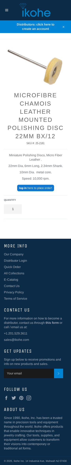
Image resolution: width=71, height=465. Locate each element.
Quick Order (12, 267)
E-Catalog (11, 279)
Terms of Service (15, 298)
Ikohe (17, 460)
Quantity (10, 200)
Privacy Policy (14, 292)
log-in (23, 187)
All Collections (14, 273)
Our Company (13, 254)
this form (52, 322)
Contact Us (12, 286)
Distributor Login (15, 260)
